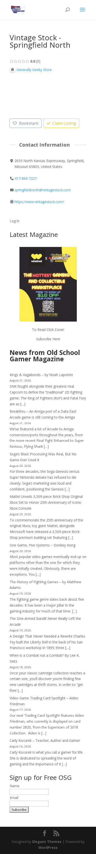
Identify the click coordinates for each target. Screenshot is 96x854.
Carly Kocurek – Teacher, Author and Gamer (45, 740)
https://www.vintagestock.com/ (39, 201)
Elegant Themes (47, 841)
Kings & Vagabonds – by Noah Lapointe (41, 374)
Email (14, 797)
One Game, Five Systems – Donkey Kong (42, 545)
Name (14, 786)
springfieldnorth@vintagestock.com (43, 190)
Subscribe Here (48, 339)
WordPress (48, 847)
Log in (14, 220)
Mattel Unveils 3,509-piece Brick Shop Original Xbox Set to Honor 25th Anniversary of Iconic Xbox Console (46, 502)
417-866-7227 (26, 178)
